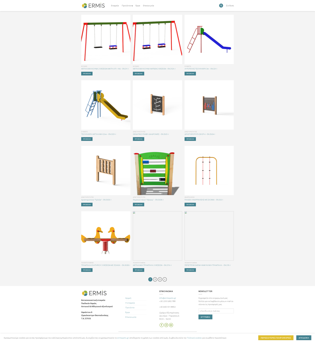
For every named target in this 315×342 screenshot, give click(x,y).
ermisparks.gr (123, 338)
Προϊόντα (129, 307)
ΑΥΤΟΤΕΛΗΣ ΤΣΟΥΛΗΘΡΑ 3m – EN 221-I (201, 69)
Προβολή (87, 73)
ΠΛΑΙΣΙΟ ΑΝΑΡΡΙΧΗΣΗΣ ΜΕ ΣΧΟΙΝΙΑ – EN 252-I (204, 200)
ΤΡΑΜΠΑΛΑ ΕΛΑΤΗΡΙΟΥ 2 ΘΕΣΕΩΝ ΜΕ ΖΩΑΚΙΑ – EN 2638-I (105, 265)
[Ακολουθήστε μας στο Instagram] (166, 325)
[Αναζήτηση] (221, 6)
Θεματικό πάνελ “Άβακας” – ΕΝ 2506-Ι (148, 200)
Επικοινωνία (130, 317)
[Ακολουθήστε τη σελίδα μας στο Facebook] (162, 325)
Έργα (127, 312)
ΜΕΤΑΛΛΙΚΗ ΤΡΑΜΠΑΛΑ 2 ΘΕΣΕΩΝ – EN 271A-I (152, 265)
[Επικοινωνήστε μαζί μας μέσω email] (171, 325)
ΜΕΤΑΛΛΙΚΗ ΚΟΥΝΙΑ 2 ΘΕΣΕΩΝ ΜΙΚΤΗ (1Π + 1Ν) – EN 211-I (105, 69)
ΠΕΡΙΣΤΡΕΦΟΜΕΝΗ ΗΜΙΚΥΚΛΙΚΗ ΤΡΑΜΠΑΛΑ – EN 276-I (207, 265)
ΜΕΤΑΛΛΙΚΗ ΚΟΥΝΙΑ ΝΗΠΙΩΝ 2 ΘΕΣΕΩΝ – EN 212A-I (154, 69)
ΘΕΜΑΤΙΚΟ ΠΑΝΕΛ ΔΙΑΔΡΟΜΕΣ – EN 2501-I (151, 134)
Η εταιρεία (130, 303)
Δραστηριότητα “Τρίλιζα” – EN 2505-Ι (96, 200)
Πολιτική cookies (194, 338)
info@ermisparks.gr (167, 298)
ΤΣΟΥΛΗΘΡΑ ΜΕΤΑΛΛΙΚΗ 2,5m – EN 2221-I (98, 134)
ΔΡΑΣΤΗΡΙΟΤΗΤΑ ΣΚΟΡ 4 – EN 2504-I (200, 134)
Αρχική (128, 298)
